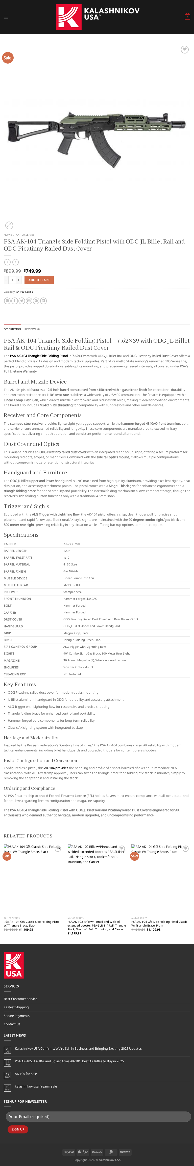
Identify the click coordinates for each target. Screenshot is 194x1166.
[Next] (190, 893)
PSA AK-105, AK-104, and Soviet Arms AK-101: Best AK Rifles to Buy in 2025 (69, 1061)
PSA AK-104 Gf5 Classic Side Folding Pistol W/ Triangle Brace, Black (32, 923)
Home (8, 234)
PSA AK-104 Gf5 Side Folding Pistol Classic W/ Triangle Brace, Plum (159, 923)
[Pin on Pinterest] (36, 300)
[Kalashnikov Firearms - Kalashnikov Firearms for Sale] (97, 17)
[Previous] (4, 893)
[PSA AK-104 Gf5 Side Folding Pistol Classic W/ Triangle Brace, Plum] (160, 879)
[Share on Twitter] (21, 300)
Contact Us (12, 1024)
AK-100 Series (25, 234)
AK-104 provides (55, 768)
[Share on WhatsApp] (7, 300)
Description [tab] (12, 329)
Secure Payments (17, 1016)
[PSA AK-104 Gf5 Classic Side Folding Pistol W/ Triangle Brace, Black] (33, 879)
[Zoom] (9, 225)
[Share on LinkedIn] (43, 300)
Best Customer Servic (19, 999)
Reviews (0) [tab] (32, 329)
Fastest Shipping (16, 1007)
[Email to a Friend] (29, 300)
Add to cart (39, 280)
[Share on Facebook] (14, 300)
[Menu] (6, 17)
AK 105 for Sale (26, 1074)
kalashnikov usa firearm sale (36, 1086)
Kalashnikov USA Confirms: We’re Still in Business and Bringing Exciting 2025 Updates (78, 1048)
